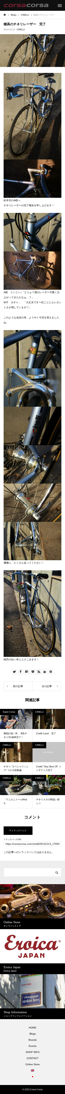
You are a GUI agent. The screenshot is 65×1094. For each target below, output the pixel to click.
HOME (32, 1027)
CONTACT (33, 1058)
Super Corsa (9, 712)
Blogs (32, 1033)
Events (32, 1046)
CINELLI (21, 29)
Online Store (32, 1064)
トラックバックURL (12, 839)
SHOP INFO (33, 1052)
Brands (33, 1040)
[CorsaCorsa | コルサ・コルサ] (26, 5)
